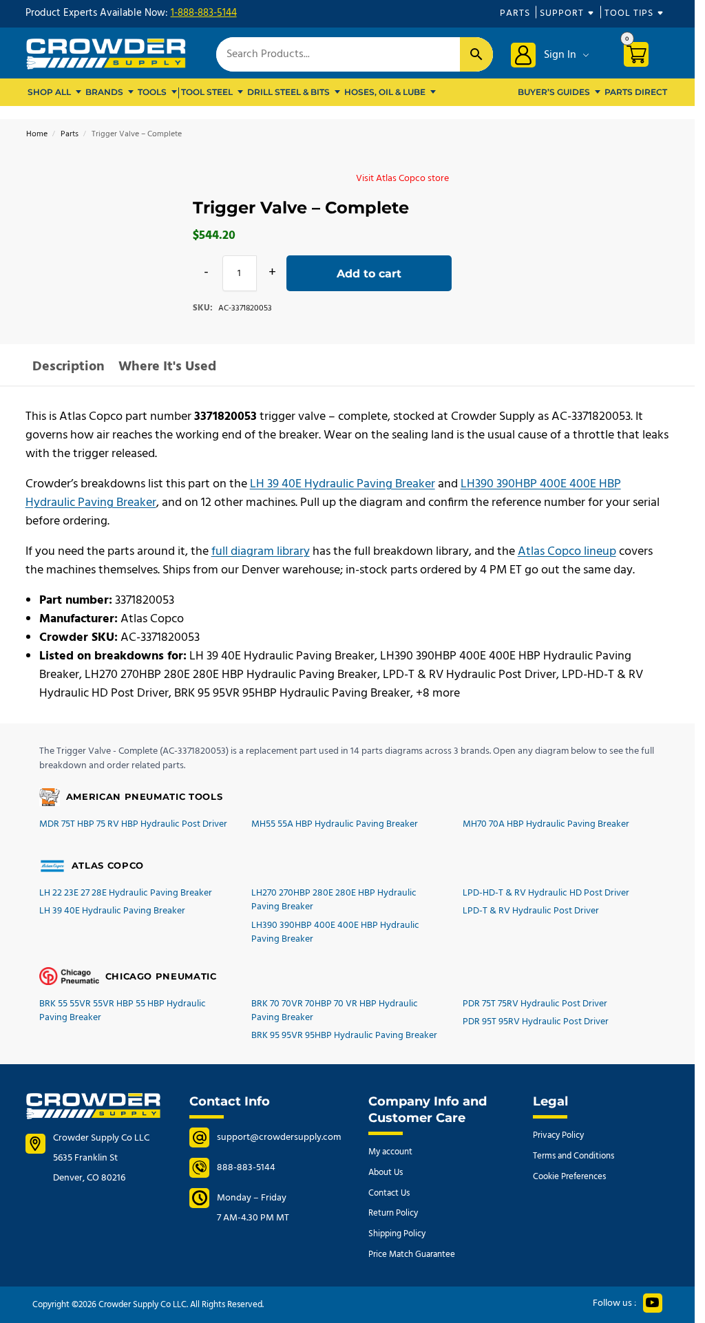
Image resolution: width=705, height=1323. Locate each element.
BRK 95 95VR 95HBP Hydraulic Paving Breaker (344, 1036)
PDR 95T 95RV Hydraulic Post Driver (536, 1022)
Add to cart (369, 273)
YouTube (652, 1303)
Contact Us (389, 1193)
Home (37, 134)
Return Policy (393, 1213)
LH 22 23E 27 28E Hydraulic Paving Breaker (125, 893)
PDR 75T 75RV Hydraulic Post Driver (535, 1004)
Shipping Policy (396, 1234)
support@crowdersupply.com (279, 1137)
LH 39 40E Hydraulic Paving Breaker (342, 484)
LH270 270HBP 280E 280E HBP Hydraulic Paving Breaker (334, 900)
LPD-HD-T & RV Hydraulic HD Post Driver (546, 893)
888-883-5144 (246, 1168)
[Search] (476, 54)
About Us (385, 1172)
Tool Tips (628, 13)
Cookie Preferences (569, 1176)
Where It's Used (167, 367)
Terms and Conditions (573, 1156)
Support (562, 13)
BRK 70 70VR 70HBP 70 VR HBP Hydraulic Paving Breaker (334, 1011)
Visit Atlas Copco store (402, 179)
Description (68, 367)
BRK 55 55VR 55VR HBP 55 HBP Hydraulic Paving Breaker (122, 1011)
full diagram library (260, 552)
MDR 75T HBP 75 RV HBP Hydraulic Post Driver (133, 824)
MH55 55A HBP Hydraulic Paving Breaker (334, 824)
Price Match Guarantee (411, 1254)
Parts (515, 13)
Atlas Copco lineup (567, 552)
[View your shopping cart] (641, 57)
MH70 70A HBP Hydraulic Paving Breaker (546, 824)
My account (390, 1152)
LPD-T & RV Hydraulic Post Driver (531, 911)
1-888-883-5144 (204, 13)
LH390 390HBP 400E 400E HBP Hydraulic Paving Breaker (335, 932)
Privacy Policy (558, 1135)
